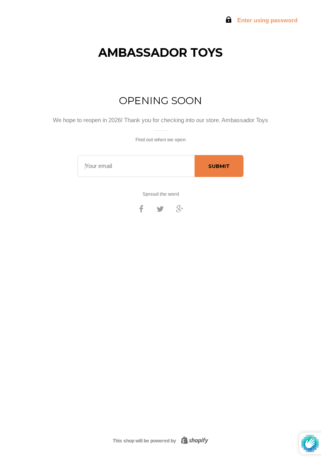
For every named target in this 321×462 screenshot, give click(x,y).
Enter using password (267, 20)
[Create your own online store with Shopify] (193, 441)
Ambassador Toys (160, 52)
